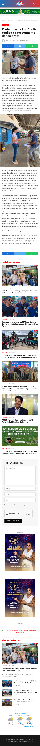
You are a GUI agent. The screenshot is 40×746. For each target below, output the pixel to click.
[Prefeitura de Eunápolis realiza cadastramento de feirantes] (20, 62)
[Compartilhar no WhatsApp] (32, 46)
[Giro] (20, 3)
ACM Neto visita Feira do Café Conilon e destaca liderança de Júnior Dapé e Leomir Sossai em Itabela (19, 389)
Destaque (5, 25)
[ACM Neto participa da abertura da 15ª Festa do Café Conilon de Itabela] (20, 404)
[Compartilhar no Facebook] (8, 46)
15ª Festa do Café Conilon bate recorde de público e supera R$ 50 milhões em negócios (25, 692)
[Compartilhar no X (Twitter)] (20, 46)
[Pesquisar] (37, 4)
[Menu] (3, 4)
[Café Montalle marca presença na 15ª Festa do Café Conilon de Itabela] (20, 275)
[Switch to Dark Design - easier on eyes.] (34, 4)
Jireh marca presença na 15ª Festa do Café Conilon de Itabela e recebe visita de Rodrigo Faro (20, 324)
